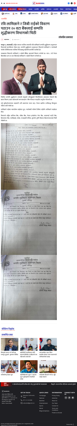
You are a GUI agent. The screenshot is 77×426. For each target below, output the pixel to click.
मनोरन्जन (49, 9)
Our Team (55, 403)
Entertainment (43, 403)
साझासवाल (6, 39)
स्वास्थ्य (30, 9)
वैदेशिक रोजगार (22, 9)
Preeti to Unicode (57, 413)
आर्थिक (42, 9)
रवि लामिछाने (65, 13)
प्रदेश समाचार (12, 9)
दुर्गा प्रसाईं (46, 13)
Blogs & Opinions (44, 411)
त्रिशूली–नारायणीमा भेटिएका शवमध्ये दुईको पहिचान (52, 384)
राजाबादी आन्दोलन (34, 13)
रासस (16, 13)
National (41, 398)
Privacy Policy (56, 395)
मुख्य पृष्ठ (5, 9)
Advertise (54, 398)
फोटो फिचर (68, 9)
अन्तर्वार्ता (56, 9)
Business (41, 400)
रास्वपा (24, 13)
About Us (54, 400)
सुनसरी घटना (6, 13)
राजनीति (36, 9)
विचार (61, 9)
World (41, 408)
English (55, 13)
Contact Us (55, 406)
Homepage (42, 395)
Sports (41, 406)
